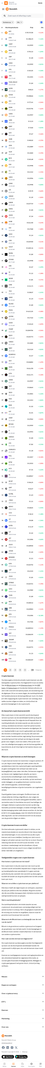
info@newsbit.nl (7, 1043)
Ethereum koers (26, 685)
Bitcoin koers (11, 685)
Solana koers (12, 688)
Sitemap (24, 1052)
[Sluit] (2, 3)
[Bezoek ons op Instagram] (12, 1047)
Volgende (38, 670)
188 (32, 670)
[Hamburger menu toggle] (3, 9)
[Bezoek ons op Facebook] (3, 1047)
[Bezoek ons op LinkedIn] (7, 1047)
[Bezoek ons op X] (16, 1047)
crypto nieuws (15, 813)
